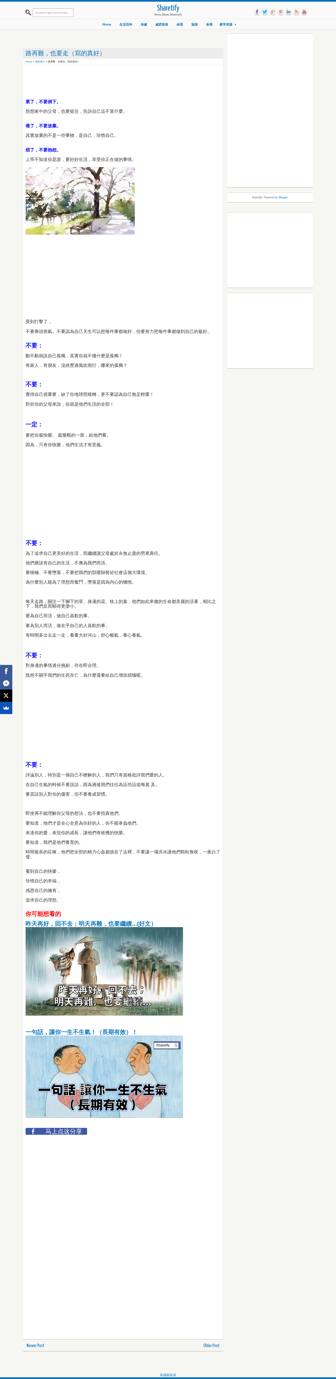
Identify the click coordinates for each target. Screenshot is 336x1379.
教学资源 (226, 24)
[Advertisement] (115, 79)
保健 (144, 24)
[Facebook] (6, 671)
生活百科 (126, 24)
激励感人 (40, 61)
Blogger (283, 197)
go (273, 12)
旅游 (194, 24)
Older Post (211, 1345)
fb (257, 12)
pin (281, 12)
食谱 (209, 24)
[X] (6, 696)
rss (296, 12)
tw (265, 12)
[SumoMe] (6, 708)
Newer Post (36, 1345)
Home (106, 24)
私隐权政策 (168, 1375)
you (304, 12)
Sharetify (168, 8)
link (288, 12)
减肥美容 (161, 24)
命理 (180, 24)
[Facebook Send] (6, 683)
